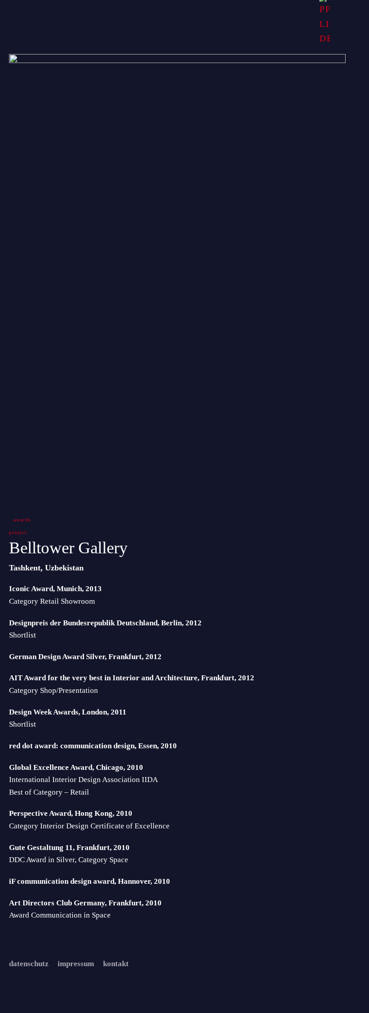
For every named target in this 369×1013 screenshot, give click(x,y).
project (18, 532)
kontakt (116, 963)
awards (22, 519)
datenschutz (29, 963)
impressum (76, 963)
